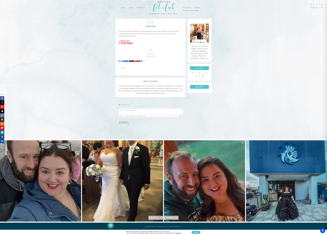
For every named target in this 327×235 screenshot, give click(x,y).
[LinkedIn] (2, 132)
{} (141, 115)
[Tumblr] (2, 137)
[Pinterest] (2, 107)
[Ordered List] (130, 116)
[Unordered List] (132, 116)
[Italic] (123, 116)
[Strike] (127, 116)
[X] (2, 102)
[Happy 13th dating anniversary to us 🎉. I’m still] (40, 181)
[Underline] (125, 116)
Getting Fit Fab (163, 7)
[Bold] (120, 116)
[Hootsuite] (2, 111)
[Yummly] (2, 124)
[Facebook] (2, 98)
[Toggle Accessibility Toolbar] (322, 230)
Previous (123, 68)
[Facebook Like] (2, 115)
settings (178, 233)
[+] (144, 115)
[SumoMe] (2, 141)
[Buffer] (2, 119)
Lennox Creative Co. (176, 226)
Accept (196, 232)
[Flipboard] (2, 128)
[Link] (139, 116)
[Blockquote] (135, 116)
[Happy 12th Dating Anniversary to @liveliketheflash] (204, 181)
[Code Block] (137, 116)
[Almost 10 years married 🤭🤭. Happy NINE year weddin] (122, 181)
